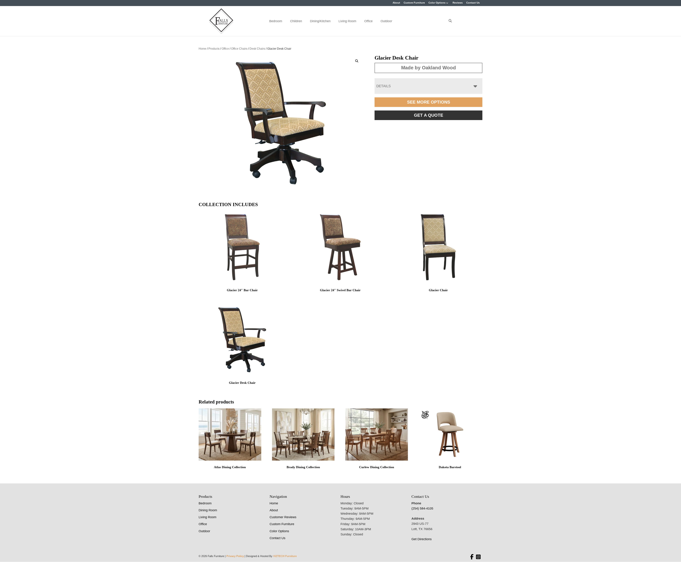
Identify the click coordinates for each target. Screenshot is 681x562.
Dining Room (208, 510)
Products (214, 48)
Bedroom (275, 21)
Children (296, 21)
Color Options (436, 2)
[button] (357, 61)
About (396, 2)
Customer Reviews (283, 517)
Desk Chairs (257, 48)
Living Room (347, 21)
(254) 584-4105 (422, 508)
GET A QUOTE (428, 115)
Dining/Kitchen (320, 21)
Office (368, 21)
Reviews (458, 2)
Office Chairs (239, 48)
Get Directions (421, 539)
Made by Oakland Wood (428, 67)
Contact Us (473, 2)
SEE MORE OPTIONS (428, 102)
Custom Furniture (414, 2)
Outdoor (386, 21)
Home (202, 48)
